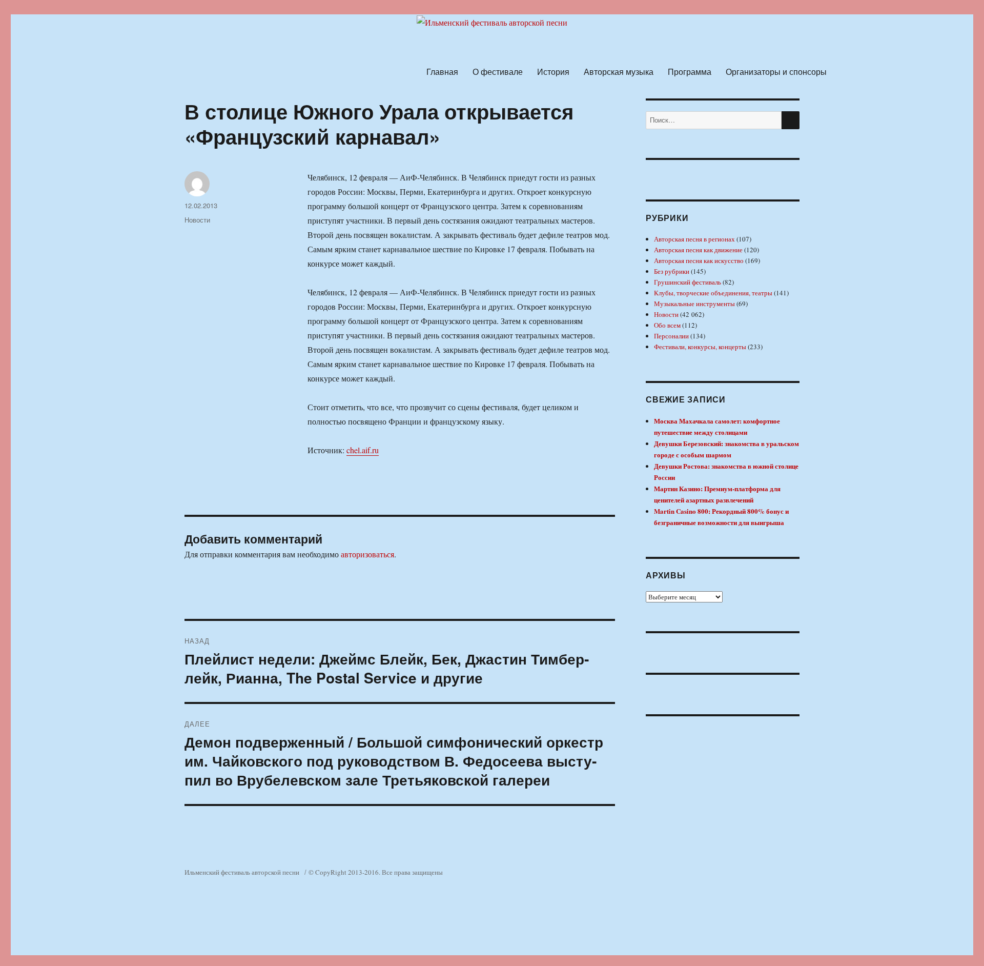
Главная (442, 71)
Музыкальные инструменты (694, 303)
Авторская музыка (618, 71)
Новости (197, 220)
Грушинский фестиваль (687, 282)
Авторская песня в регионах (694, 239)
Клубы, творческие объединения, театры (713, 292)
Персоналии (671, 335)
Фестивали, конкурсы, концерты (700, 346)
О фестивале (498, 71)
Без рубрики (671, 271)
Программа (689, 71)
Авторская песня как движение (698, 249)
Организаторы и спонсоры (776, 71)
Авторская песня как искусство (699, 260)
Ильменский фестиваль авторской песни (241, 872)
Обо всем (667, 325)
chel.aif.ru (362, 450)
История (553, 71)
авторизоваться (367, 554)
